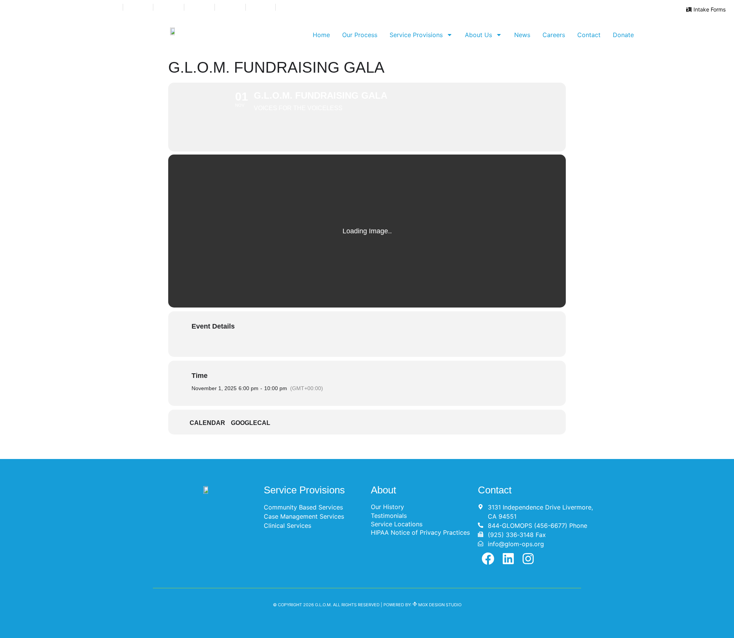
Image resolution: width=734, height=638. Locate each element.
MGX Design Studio (439, 604)
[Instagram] (528, 558)
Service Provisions (416, 35)
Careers (553, 35)
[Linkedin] (508, 558)
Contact (589, 35)
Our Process (359, 35)
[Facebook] (488, 558)
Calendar (207, 423)
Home (321, 35)
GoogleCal (250, 423)
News (522, 35)
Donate (623, 35)
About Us (478, 35)
